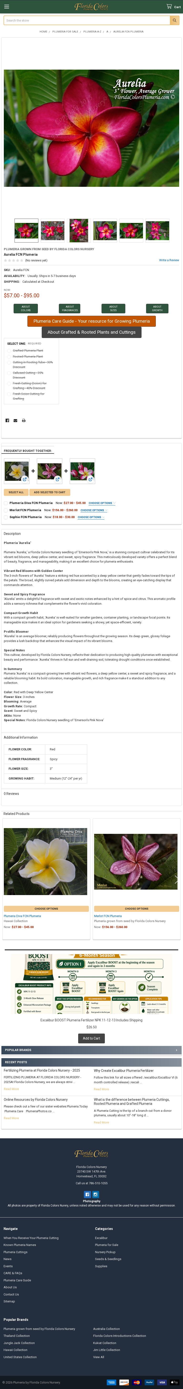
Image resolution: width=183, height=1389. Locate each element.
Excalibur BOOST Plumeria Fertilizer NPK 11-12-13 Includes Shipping (91, 1020)
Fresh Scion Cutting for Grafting (28, 396)
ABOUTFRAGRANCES (70, 308)
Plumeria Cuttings (15, 1252)
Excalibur (101, 1238)
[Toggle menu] (6, 6)
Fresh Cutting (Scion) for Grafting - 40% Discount (29, 386)
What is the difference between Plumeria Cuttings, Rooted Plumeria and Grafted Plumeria (132, 1102)
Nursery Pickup (105, 1252)
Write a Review (169, 260)
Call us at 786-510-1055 (91, 1183)
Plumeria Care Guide (17, 1280)
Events (8, 1266)
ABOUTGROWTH (157, 308)
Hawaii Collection (15, 1350)
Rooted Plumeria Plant (28, 356)
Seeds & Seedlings (108, 1259)
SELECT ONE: (24, 343)
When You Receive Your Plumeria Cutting (31, 1238)
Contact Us (11, 1294)
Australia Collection (106, 1329)
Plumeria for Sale (106, 1245)
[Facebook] (7, 420)
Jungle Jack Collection (19, 1343)
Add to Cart (91, 1038)
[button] (26, 308)
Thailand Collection (17, 1336)
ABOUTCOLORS (25, 308)
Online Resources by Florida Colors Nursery (36, 1099)
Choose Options (101, 503)
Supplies (101, 1266)
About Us (10, 1287)
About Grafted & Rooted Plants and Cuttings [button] (92, 332)
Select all (16, 492)
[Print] (23, 420)
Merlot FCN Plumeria (25, 510)
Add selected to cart (49, 492)
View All (98, 1357)
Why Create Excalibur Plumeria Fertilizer (124, 1071)
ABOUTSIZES (113, 308)
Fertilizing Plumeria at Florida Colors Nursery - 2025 (42, 1070)
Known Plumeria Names (20, 1245)
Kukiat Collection (104, 1343)
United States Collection (20, 1357)
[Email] (15, 420)
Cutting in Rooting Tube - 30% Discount (33, 364)
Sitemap (9, 1301)
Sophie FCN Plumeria (26, 517)
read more (11, 1089)
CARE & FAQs (13, 1273)
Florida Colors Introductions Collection (119, 1336)
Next (174, 230)
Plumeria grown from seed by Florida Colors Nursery (39, 1329)
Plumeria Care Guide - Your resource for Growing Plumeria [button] (91, 321)
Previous (8, 230)
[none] (91, 128)
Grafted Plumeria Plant (28, 350)
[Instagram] (95, 1194)
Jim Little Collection (106, 1350)
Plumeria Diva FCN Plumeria (31, 503)
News (7, 1259)
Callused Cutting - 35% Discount (28, 375)
